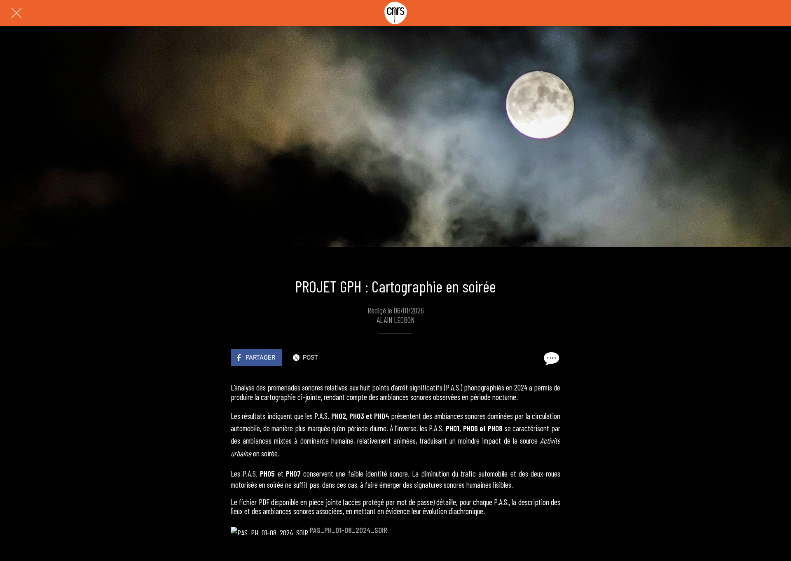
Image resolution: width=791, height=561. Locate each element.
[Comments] (550, 358)
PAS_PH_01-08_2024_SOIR (348, 530)
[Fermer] (16, 13)
